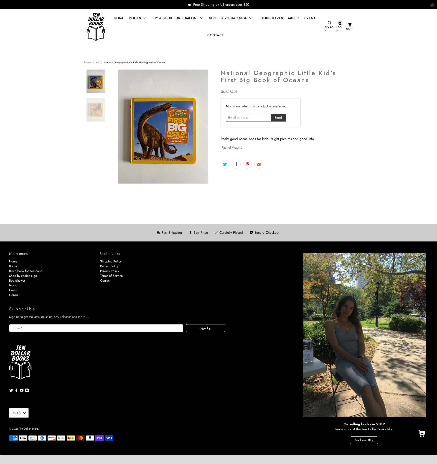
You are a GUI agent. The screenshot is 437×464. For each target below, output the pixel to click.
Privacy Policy (109, 271)
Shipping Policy (111, 261)
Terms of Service (111, 275)
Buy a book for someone (175, 18)
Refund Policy (109, 266)
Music (293, 18)
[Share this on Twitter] (225, 164)
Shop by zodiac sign (228, 18)
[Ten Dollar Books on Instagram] (27, 391)
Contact (215, 35)
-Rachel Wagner (232, 147)
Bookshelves (271, 18)
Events (311, 18)
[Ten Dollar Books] (96, 27)
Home (119, 18)
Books (135, 18)
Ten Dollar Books (28, 428)
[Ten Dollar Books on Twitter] (11, 391)
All (97, 62)
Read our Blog (364, 440)
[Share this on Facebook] (236, 164)
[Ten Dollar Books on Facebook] (16, 391)
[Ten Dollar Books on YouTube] (22, 391)
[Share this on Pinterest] (247, 164)
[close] (432, 5)
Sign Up (205, 328)
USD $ (16, 413)
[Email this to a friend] (258, 164)
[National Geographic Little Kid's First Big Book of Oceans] (163, 127)
